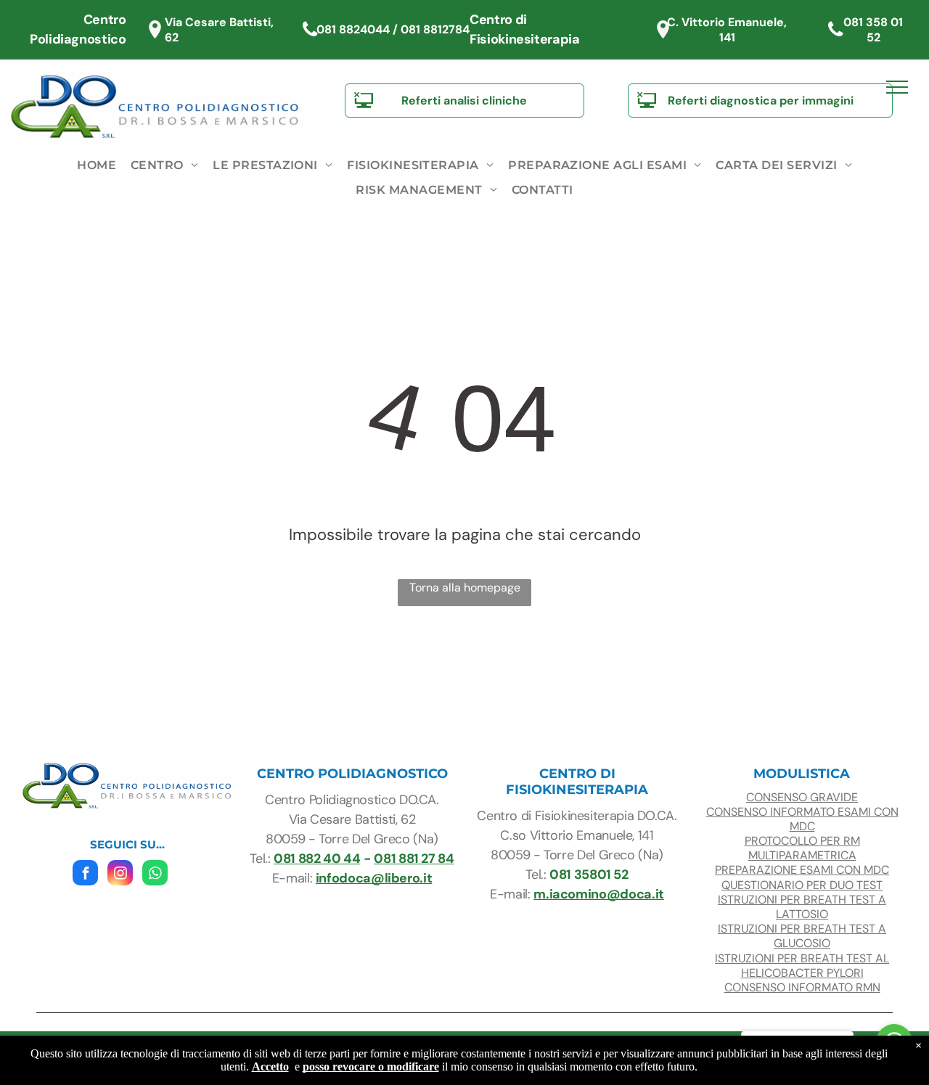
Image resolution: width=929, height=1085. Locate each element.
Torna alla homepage (464, 587)
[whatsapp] (155, 874)
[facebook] (85, 874)
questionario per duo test (802, 885)
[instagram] (120, 874)
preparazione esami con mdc (802, 869)
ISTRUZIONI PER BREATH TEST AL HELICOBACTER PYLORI (802, 965)
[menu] (897, 87)
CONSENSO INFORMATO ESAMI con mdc (802, 819)
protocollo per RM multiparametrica (802, 848)
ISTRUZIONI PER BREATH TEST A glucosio (802, 936)
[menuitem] (96, 165)
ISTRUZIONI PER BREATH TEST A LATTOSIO (802, 907)
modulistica (801, 774)
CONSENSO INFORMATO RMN (802, 987)
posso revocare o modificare (371, 1066)
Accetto (270, 1066)
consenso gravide (802, 797)
